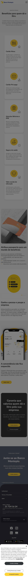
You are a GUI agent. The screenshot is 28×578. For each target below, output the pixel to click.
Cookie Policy (19, 559)
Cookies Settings (14, 563)
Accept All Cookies (14, 574)
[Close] (26, 546)
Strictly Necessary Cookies (14, 570)
